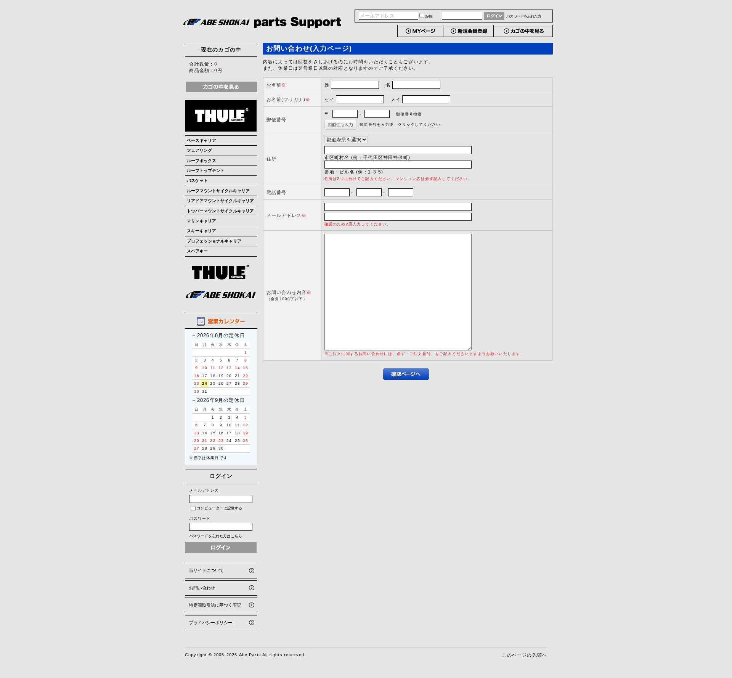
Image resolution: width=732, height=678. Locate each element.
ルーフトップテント (206, 170)
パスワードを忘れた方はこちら (215, 536)
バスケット (197, 180)
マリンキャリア (201, 221)
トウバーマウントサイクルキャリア (220, 211)
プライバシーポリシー (210, 622)
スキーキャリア (201, 230)
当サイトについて (206, 570)
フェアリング (199, 150)
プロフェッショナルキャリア (214, 241)
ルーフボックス (201, 160)
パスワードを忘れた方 (523, 16)
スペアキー (197, 251)
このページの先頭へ (524, 654)
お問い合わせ (202, 587)
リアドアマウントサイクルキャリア (220, 200)
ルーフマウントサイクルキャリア (218, 190)
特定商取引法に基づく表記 (215, 604)
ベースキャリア (201, 140)
